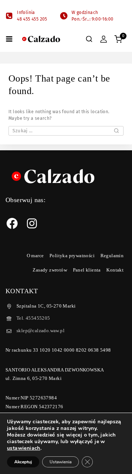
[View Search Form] (89, 39)
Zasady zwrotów (50, 270)
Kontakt (115, 270)
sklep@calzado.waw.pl (40, 330)
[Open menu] (9, 39)
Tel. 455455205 (33, 318)
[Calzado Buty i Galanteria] (41, 39)
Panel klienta (87, 270)
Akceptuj (23, 462)
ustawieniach (23, 448)
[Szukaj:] (66, 130)
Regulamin (112, 255)
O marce (35, 255)
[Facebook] (12, 223)
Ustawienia (61, 462)
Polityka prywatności (72, 255)
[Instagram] (31, 223)
